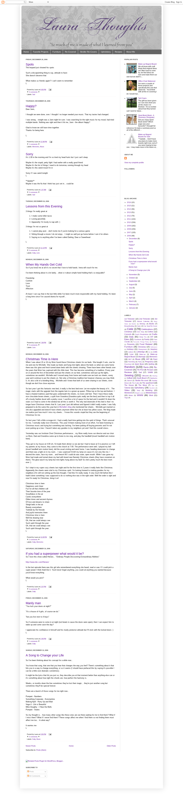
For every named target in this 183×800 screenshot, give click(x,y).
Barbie (134, 324)
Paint (155, 359)
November (133, 275)
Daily (34, 253)
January (132, 308)
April (131, 298)
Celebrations (147, 329)
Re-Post (140, 370)
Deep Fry (142, 337)
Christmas (128, 332)
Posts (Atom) (41, 750)
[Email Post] (49, 89)
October (132, 278)
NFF (147, 359)
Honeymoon (142, 349)
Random (129, 366)
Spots (30, 64)
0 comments (33, 92)
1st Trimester (129, 319)
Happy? (31, 106)
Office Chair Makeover (147, 81)
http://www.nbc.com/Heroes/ (37, 562)
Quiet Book (139, 364)
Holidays (130, 349)
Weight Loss (139, 393)
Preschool (127, 364)
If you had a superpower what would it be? (55, 553)
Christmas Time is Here (42, 359)
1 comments (33, 144)
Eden (126, 339)
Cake (139, 326)
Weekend (128, 393)
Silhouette (145, 376)
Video (127, 390)
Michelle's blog (65, 407)
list (149, 352)
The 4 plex (135, 383)
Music (42, 146)
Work (151, 395)
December (133, 239)
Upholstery (106, 52)
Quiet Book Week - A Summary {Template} (146, 116)
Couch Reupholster (142, 334)
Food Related (146, 344)
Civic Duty (140, 332)
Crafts (154, 334)
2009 (129, 226)
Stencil (129, 380)
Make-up (142, 354)
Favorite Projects (40, 52)
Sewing (129, 375)
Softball (130, 378)
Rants (146, 367)
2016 (129, 202)
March (131, 301)
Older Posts (111, 746)
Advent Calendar (143, 321)
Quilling (151, 364)
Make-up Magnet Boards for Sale (144, 135)
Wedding (148, 390)
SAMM (150, 372)
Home (26, 52)
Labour (130, 352)
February (132, 305)
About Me (130, 52)
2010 (129, 222)
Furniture (56, 52)
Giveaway (142, 347)
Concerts (127, 334)
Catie (130, 328)
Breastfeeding (129, 326)
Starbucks (153, 378)
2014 (129, 209)
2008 (129, 229)
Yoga (126, 398)
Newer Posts (31, 746)
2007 (129, 232)
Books (151, 324)
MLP (130, 359)
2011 (129, 219)
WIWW (140, 395)
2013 (129, 212)
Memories (35, 146)
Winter (131, 395)
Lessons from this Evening (44, 206)
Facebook (137, 339)
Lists (38, 253)
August (131, 285)
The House (129, 385)
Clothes (150, 332)
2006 (129, 236)
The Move (142, 385)
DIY (151, 337)
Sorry (29, 154)
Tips (153, 385)
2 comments (33, 539)
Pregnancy (149, 362)
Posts (31, 772)
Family (146, 339)
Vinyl (138, 390)
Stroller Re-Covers (88, 52)
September (133, 281)
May (130, 295)
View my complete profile (134, 163)
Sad (33, 94)
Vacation (152, 388)
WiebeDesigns (151, 393)
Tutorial (127, 388)
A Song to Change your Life (45, 655)
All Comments (34, 776)
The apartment (148, 383)
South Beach (142, 378)
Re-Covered (70, 52)
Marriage (142, 357)
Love (132, 354)
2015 (129, 206)
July (130, 288)
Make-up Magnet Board (147, 64)
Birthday (142, 324)
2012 (129, 216)
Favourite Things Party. (141, 342)
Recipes (118, 52)
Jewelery (153, 349)
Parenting (131, 362)
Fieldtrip (154, 342)
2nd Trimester (144, 319)
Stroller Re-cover (142, 381)
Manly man (33, 603)
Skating (154, 376)
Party (140, 362)
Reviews (128, 372)
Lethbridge (140, 352)
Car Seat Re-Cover (150, 326)
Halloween (153, 347)
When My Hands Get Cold (44, 264)
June (131, 291)
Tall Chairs (142, 98)
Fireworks (131, 344)
